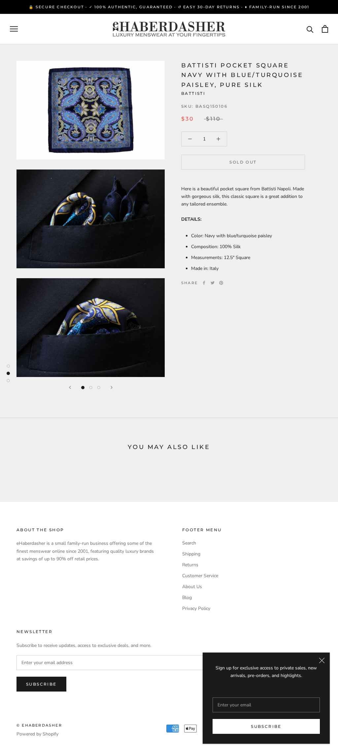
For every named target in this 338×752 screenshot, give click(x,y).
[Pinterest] (221, 283)
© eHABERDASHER (39, 725)
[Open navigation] (14, 29)
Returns (190, 565)
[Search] (310, 28)
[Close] (322, 660)
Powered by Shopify (37, 734)
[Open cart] (325, 29)
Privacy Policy (196, 608)
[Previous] (70, 387)
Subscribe (266, 726)
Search (189, 543)
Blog (187, 597)
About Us (192, 586)
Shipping (191, 554)
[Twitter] (213, 283)
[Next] (112, 387)
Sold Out (242, 162)
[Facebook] (204, 283)
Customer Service (200, 576)
